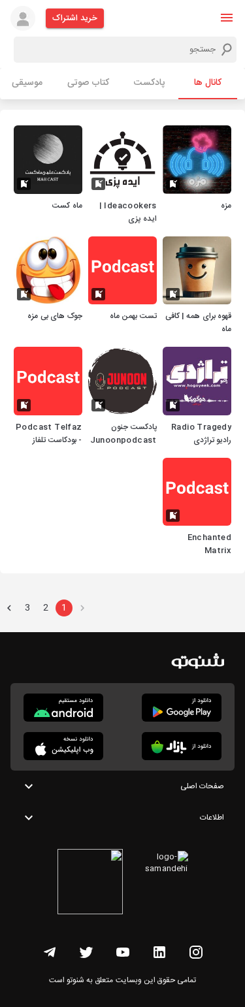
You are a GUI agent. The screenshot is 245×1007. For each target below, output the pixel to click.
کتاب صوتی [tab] (88, 83)
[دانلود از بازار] (181, 746)
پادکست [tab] (149, 83)
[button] (227, 17)
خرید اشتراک (74, 18)
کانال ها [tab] (207, 83)
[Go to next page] (9, 607)
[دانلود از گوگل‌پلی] (181, 708)
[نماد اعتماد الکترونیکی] (90, 883)
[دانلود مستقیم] (63, 708)
